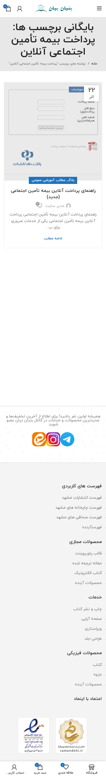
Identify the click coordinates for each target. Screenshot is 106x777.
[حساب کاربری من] (19, 8)
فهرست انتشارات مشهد (82, 497)
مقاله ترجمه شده (87, 563)
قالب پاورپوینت (88, 553)
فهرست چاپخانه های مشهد (78, 507)
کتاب (97, 665)
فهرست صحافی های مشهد (79, 517)
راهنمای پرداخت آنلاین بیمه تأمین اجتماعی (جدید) (53, 194)
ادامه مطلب (53, 239)
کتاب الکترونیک (88, 573)
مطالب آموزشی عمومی (49, 180)
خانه (94, 63)
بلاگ (71, 180)
